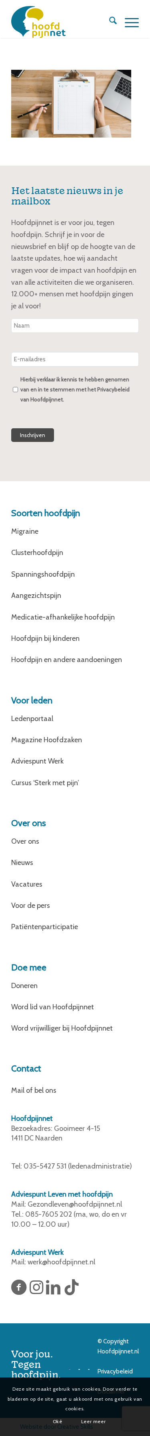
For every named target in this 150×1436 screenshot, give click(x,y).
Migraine (24, 531)
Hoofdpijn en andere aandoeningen (66, 659)
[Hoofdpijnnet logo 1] (62, 22)
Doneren (24, 985)
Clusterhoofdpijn (37, 552)
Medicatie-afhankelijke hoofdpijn (63, 617)
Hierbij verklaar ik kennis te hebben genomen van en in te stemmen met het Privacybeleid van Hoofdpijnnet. (75, 389)
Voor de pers (30, 905)
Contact (26, 1068)
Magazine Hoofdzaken (46, 739)
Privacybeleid (115, 1371)
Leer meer (93, 1421)
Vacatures (26, 884)
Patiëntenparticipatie (44, 926)
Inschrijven (32, 435)
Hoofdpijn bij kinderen (45, 638)
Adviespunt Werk (37, 761)
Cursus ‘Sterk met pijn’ (45, 782)
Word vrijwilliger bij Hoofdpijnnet (62, 1028)
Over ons (25, 841)
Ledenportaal (32, 718)
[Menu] (128, 22)
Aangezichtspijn (36, 595)
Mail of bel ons (33, 1090)
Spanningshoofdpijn (43, 574)
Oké (57, 1421)
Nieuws (22, 862)
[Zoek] (109, 22)
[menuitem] (109, 22)
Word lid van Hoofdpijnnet (52, 1007)
